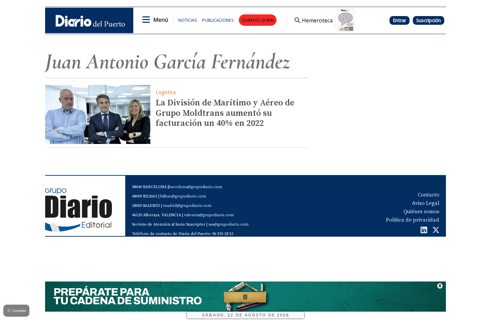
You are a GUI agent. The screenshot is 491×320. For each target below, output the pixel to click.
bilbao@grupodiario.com (183, 196)
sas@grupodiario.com (228, 224)
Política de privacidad (412, 220)
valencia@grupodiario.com (209, 215)
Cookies (16, 310)
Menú (160, 19)
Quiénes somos (421, 211)
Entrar (399, 20)
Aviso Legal (425, 203)
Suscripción (428, 20)
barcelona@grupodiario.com (195, 186)
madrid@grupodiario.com (187, 205)
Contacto (428, 194)
